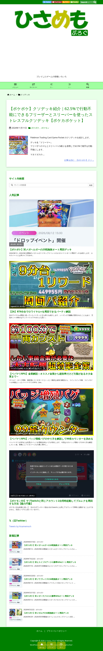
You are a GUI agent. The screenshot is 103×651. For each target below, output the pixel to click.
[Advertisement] (51, 56)
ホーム (12, 94)
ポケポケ (35, 127)
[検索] (95, 2)
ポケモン (45, 127)
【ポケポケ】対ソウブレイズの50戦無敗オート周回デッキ (48, 579)
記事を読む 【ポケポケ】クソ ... (79, 160)
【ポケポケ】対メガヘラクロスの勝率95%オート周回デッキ (48, 596)
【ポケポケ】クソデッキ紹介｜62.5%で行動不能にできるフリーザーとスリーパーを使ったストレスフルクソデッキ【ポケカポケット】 (51, 114)
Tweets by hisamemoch (20, 526)
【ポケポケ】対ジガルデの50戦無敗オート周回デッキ (46, 613)
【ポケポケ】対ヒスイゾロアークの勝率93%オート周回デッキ (49, 562)
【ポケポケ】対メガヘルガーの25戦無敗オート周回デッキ (48, 545)
